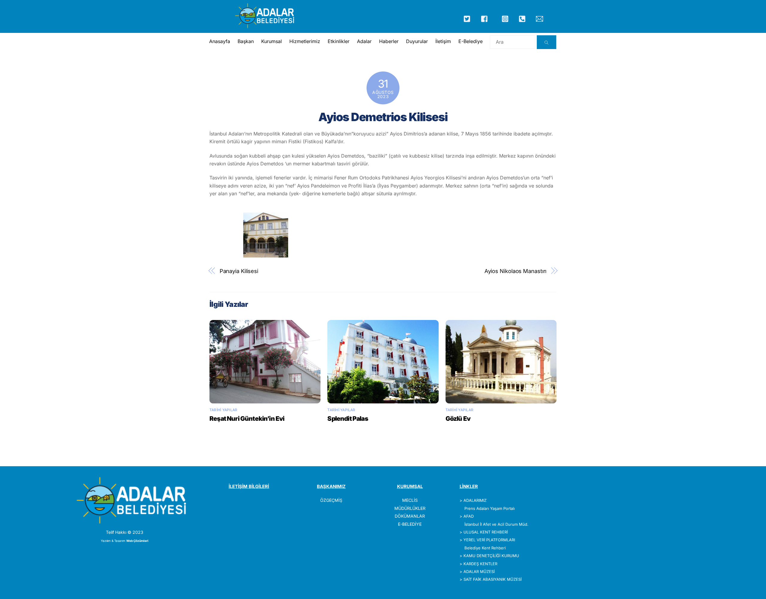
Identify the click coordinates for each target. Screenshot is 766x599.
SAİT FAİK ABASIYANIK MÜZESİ (492, 579)
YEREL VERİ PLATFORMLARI (489, 539)
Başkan (246, 41)
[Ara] (546, 42)
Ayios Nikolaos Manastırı (515, 271)
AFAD (468, 516)
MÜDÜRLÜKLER (409, 508)
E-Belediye (470, 41)
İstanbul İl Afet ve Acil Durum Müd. (496, 524)
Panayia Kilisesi (239, 271)
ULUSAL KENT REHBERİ (485, 532)
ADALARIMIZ (475, 500)
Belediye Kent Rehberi (485, 547)
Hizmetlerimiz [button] (304, 41)
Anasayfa (219, 41)
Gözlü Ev (458, 418)
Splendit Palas (347, 418)
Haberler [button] (389, 41)
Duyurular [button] (417, 41)
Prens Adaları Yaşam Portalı (489, 508)
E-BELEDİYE (410, 524)
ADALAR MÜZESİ (479, 571)
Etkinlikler (338, 41)
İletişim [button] (443, 41)
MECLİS (410, 500)
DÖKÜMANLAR (410, 516)
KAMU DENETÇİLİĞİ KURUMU (491, 555)
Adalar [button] (364, 41)
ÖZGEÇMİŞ (331, 500)
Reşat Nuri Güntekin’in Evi (246, 418)
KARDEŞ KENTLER (480, 563)
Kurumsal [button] (271, 41)
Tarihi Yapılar (223, 410)
